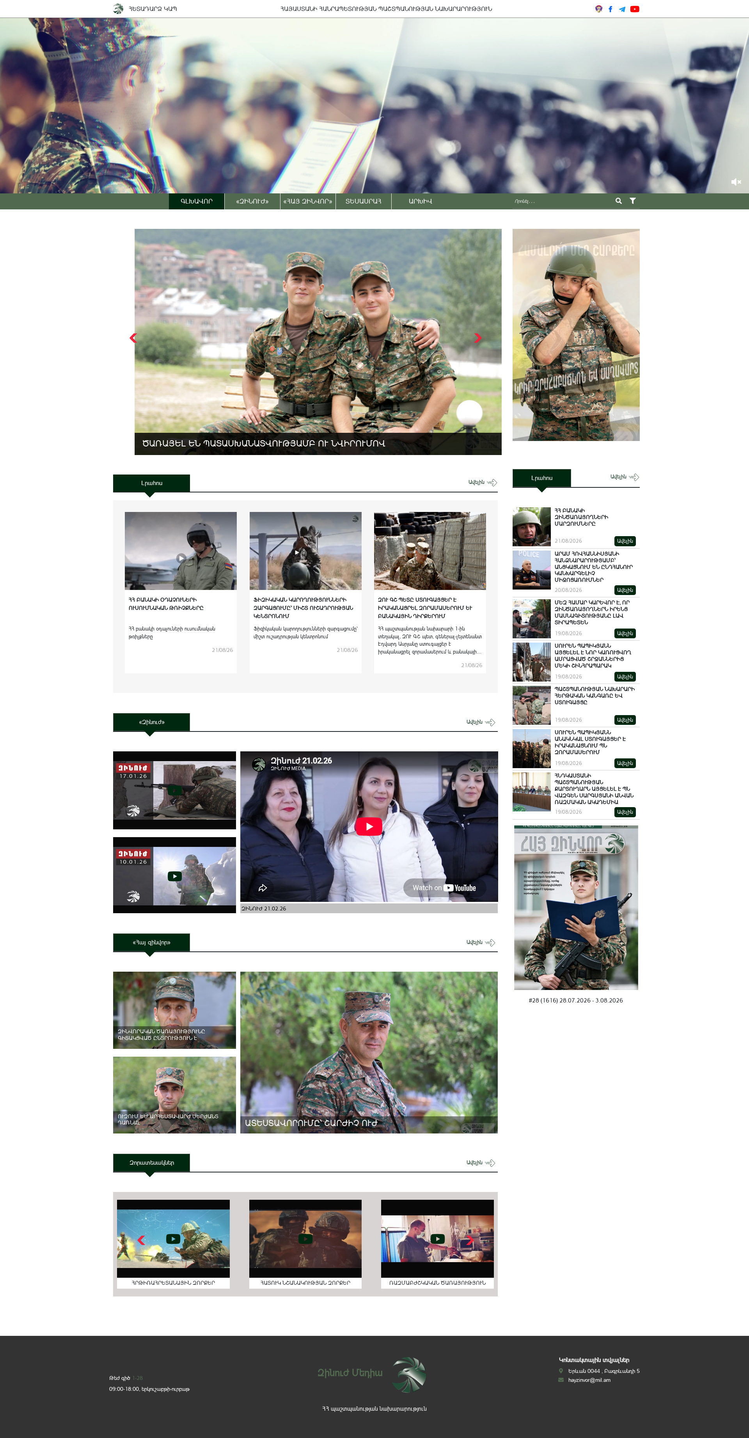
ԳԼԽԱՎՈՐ (197, 201)
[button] (477, 338)
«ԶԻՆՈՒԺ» (252, 201)
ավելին (477, 482)
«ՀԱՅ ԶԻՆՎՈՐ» (307, 201)
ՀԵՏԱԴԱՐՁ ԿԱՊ (153, 8)
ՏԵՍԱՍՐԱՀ (364, 201)
